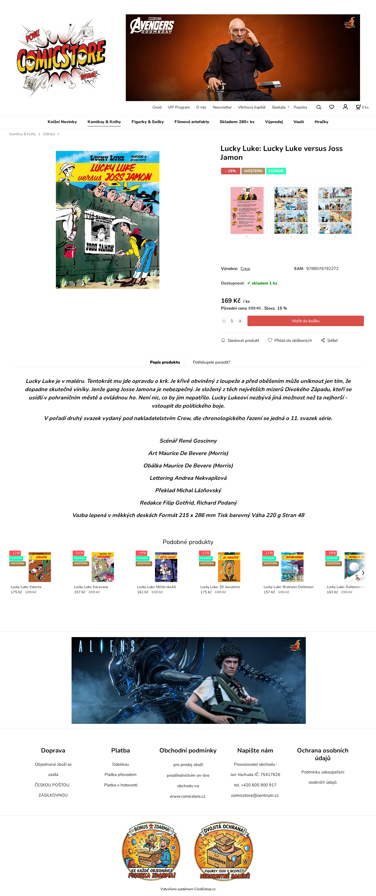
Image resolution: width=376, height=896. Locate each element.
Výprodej (274, 121)
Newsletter (222, 107)
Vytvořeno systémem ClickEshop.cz (188, 889)
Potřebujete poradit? (211, 362)
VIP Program (179, 107)
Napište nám (255, 750)
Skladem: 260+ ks (237, 121)
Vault (298, 121)
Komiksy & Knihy (104, 121)
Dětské (49, 134)
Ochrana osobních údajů (322, 754)
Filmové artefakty (192, 121)
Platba (120, 750)
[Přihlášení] (345, 106)
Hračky (321, 121)
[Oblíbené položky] (331, 107)
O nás (201, 107)
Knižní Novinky (62, 121)
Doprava (53, 750)
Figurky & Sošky (148, 121)
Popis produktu (165, 362)
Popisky (300, 107)
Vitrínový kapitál (252, 107)
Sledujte (279, 107)
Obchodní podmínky (188, 750)
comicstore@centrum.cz (255, 795)
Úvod (157, 107)
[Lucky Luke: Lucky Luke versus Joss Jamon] (107, 219)
